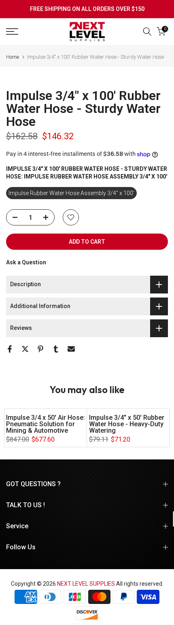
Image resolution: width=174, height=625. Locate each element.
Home (12, 57)
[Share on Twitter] (25, 349)
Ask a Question (26, 262)
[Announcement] (87, 9)
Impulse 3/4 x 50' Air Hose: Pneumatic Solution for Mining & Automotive (45, 424)
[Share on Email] (71, 349)
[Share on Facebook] (9, 349)
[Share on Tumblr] (55, 349)
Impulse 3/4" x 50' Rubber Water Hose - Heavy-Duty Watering (126, 424)
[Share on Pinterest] (40, 349)
